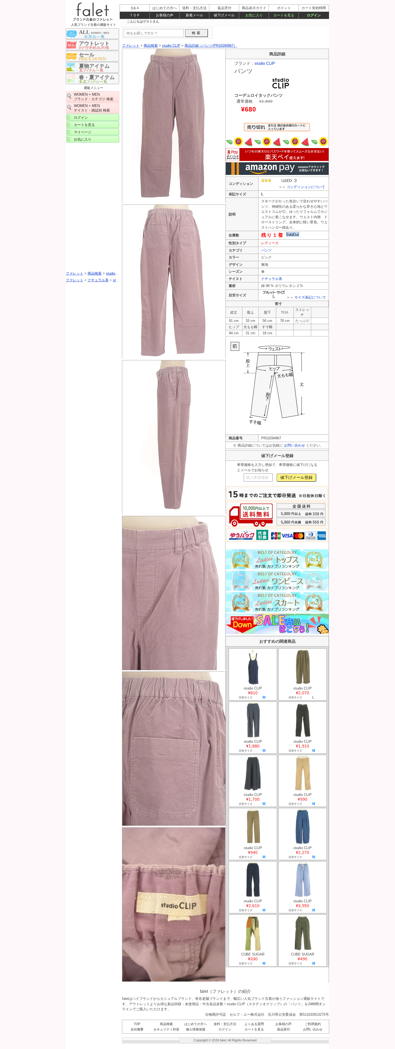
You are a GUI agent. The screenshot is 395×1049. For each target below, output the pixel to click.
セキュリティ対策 (166, 1029)
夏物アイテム (94, 66)
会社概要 (137, 1029)
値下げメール (224, 15)
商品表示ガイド (254, 8)
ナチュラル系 (271, 279)
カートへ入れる (277, 129)
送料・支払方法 (225, 1024)
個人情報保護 (195, 1029)
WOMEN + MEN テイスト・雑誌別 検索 (92, 108)
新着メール (194, 15)
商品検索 (166, 1024)
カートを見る (84, 125)
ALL (94, 32)
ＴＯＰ (135, 15)
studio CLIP (264, 63)
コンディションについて (306, 187)
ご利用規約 (313, 1024)
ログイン (81, 118)
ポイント (284, 8)
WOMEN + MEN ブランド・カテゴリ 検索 (93, 96)
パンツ (266, 250)
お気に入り (82, 139)
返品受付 (283, 1029)
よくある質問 (254, 1024)
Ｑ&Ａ (134, 8)
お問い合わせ (294, 445)
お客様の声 (283, 1024)
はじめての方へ (195, 1024)
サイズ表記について (310, 297)
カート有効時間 (313, 8)
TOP (137, 1024)
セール (86, 55)
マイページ (82, 132)
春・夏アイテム (97, 77)
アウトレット (94, 43)
